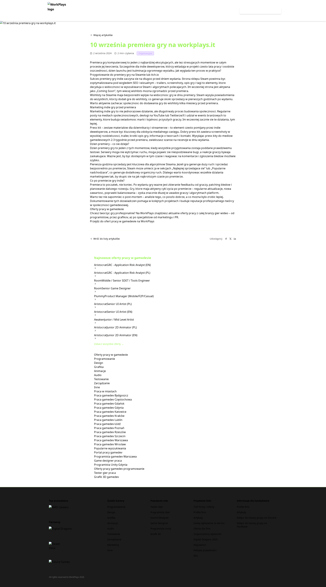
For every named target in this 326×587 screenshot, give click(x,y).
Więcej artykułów (103, 35)
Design (98, 363)
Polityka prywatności (205, 550)
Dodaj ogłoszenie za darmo (209, 523)
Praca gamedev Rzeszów (110, 432)
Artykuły (198, 517)
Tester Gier (156, 506)
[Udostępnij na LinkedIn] (235, 239)
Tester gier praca (105, 473)
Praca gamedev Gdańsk (109, 403)
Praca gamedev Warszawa (111, 440)
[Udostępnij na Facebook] (226, 239)
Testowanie (101, 379)
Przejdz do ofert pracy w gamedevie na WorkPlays (122, 221)
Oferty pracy (226, 10)
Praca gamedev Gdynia (109, 407)
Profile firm (200, 512)
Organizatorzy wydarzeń (207, 534)
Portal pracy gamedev (108, 452)
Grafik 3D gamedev (106, 477)
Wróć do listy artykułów (106, 238)
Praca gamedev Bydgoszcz (111, 395)
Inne (97, 387)
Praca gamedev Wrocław (110, 444)
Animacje (100, 371)
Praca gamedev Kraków (109, 416)
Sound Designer (159, 517)
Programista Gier (160, 512)
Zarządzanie (102, 383)
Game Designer (159, 523)
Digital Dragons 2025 (206, 539)
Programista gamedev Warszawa (115, 456)
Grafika (99, 367)
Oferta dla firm (202, 528)
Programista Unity (160, 528)
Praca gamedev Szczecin (109, 436)
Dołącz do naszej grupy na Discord (256, 517)
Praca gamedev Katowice (110, 412)
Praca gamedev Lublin (108, 420)
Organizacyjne (145, 53)
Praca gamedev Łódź (107, 424)
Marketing (113, 544)
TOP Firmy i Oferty (204, 506)
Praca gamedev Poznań (109, 428)
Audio (98, 375)
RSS (196, 555)
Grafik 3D (155, 534)
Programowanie (104, 359)
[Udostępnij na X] (230, 239)
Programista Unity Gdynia (110, 465)
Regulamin (200, 544)
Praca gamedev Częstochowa (113, 399)
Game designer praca (108, 460)
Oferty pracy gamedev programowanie (119, 469)
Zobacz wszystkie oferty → (109, 344)
